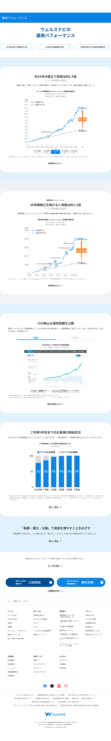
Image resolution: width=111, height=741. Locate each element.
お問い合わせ (90, 615)
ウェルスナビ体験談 (40, 619)
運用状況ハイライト (66, 630)
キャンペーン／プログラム (17, 631)
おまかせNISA (12, 619)
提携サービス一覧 (14, 634)
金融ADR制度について (89, 698)
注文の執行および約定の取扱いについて (81, 695)
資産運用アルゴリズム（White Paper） (67, 616)
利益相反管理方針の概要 (60, 698)
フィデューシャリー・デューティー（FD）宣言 (69, 645)
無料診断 (63, 668)
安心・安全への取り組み (16, 638)
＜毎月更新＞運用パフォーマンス (69, 622)
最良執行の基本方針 (42, 698)
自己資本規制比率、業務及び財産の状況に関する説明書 (79, 705)
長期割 (10, 627)
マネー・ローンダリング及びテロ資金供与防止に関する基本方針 (35, 705)
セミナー (36, 623)
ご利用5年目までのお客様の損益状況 (92, 47)
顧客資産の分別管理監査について (43, 702)
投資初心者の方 (38, 615)
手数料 (10, 623)
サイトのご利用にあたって (25, 695)
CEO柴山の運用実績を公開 (54, 47)
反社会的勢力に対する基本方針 (68, 702)
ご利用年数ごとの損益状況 (69, 634)
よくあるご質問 (90, 619)
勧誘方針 (75, 698)
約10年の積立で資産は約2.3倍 (16, 47)
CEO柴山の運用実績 (66, 626)
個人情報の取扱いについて (24, 698)
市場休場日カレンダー (93, 631)
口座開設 (63, 664)
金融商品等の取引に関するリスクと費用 (51, 695)
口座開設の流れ (90, 623)
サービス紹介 (12, 615)
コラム (35, 627)
